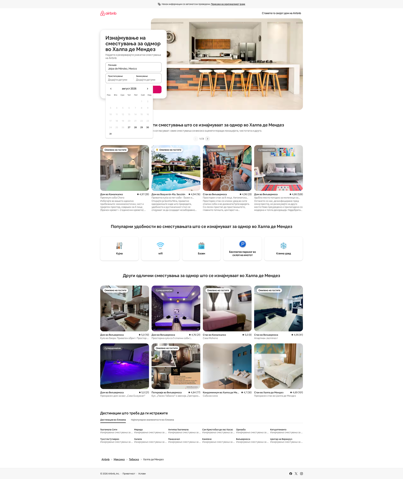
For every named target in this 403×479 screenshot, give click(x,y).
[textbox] (119, 80)
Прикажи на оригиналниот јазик (228, 4)
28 (135, 127)
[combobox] (133, 68)
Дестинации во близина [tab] (113, 419)
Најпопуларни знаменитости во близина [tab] (152, 419)
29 (141, 127)
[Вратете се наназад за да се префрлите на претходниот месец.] (111, 89)
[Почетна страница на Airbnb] (108, 13)
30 (147, 127)
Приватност (129, 473)
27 (129, 127)
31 (110, 133)
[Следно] (207, 138)
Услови (142, 473)
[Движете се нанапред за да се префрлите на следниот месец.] (147, 89)
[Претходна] (195, 138)
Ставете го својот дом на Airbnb (281, 13)
